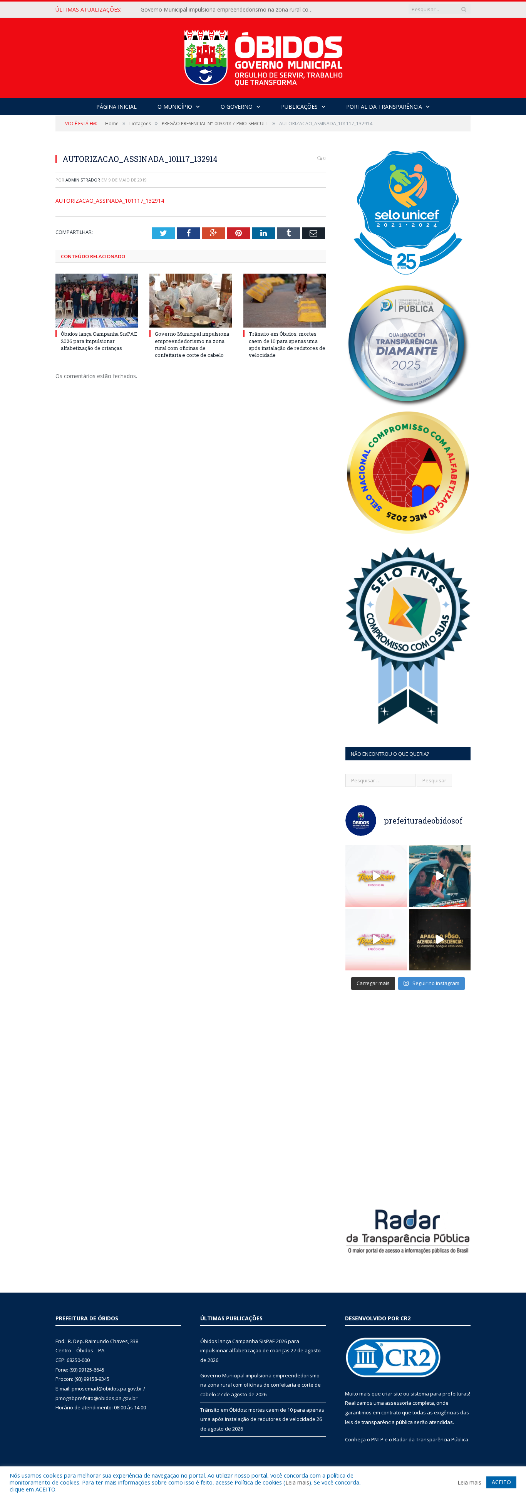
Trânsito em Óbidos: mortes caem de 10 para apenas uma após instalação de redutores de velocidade (287, 344)
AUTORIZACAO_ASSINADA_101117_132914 (109, 200)
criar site (392, 1393)
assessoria (398, 1402)
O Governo (237, 106)
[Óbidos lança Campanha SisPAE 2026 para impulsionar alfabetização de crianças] (96, 301)
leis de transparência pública (379, 1422)
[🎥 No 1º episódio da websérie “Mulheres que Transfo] (376, 940)
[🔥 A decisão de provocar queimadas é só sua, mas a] (440, 940)
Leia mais (297, 1482)
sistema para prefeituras (439, 1393)
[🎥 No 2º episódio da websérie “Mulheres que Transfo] (376, 876)
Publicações (299, 106)
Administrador (82, 180)
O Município (174, 106)
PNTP (377, 1439)
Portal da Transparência (384, 106)
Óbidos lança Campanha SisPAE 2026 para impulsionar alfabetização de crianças (99, 340)
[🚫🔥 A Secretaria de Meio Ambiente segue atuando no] (440, 876)
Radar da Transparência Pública (430, 1439)
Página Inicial (116, 106)
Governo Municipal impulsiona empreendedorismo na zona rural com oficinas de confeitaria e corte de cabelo (229, 9)
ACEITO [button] (501, 1482)
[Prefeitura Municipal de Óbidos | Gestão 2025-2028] (263, 56)
